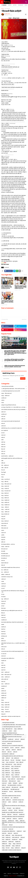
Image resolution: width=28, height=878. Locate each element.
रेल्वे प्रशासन (14, 596)
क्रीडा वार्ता (14, 453)
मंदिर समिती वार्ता (14, 558)
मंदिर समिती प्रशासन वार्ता (14, 555)
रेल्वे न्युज (14, 594)
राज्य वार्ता (14, 588)
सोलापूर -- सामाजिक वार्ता (14, 711)
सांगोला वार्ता (14, 681)
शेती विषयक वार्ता (14, 636)
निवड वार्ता (14, 474)
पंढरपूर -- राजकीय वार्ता (14, 509)
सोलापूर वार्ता (14, 714)
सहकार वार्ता (14, 667)
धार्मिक (14, 460)
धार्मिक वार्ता (14, 463)
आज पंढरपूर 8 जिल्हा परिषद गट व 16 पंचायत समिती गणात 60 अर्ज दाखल (14, 407)
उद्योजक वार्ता (14, 425)
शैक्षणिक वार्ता (14, 640)
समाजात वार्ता (14, 656)
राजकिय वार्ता (14, 579)
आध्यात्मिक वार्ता (14, 414)
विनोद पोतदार (14, 608)
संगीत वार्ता (14, 649)
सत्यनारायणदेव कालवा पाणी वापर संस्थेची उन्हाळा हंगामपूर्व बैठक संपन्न (14, 651)
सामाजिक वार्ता (14, 690)
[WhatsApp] (17, 271)
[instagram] (20, 867)
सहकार (14, 663)
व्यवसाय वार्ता (14, 617)
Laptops (14, 5)
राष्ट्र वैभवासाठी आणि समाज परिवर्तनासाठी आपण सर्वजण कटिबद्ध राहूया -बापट (13, 591)
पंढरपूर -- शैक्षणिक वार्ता (14, 511)
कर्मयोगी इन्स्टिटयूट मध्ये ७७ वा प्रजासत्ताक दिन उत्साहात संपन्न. (14, 428)
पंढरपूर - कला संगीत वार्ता (14, 479)
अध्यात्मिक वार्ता (14, 398)
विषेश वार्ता (14, 612)
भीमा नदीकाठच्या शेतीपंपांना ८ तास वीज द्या (14, 544)
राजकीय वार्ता (14, 583)
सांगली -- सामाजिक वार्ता (14, 672)
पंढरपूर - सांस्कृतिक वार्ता (14, 504)
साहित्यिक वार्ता (14, 697)
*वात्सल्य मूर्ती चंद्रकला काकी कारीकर (14, 386)
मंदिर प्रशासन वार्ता (14, 548)
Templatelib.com (20, 875)
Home (2, 8)
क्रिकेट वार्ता (14, 446)
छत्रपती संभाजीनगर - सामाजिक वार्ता (14, 456)
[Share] (26, 14)
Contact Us (22, 873)
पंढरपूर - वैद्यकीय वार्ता (14, 493)
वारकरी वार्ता (14, 603)
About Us (9, 873)
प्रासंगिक (14, 535)
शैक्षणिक (14, 638)
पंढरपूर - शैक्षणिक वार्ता (14, 497)
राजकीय (14, 581)
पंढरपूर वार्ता (14, 516)
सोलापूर (14, 700)
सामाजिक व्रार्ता (14, 693)
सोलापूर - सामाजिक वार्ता (14, 707)
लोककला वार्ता (14, 601)
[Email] (19, 271)
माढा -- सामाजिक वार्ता (14, 572)
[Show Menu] (2, 2)
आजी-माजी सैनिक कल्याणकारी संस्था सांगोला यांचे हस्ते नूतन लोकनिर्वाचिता (14, 409)
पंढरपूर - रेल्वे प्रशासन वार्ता (14, 490)
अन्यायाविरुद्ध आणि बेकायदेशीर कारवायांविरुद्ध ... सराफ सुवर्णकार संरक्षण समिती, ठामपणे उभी (14, 360)
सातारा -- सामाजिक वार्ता (14, 683)
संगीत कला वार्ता (14, 646)
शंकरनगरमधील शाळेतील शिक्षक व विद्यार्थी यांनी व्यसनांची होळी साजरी (14, 622)
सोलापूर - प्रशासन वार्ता (14, 702)
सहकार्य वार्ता (14, 669)
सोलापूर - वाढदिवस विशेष (14, 704)
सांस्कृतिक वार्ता (14, 695)
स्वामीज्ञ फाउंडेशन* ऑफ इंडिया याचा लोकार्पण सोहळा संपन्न (14, 716)
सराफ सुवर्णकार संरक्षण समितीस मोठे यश (14, 658)
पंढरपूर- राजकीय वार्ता (14, 521)
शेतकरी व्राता (14, 633)
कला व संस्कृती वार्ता (14, 430)
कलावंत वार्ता (14, 435)
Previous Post (5, 319)
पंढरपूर (14, 476)
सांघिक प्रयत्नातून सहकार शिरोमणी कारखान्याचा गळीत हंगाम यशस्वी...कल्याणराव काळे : (14, 366)
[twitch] (17, 867)
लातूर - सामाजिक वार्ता (14, 598)
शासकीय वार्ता (14, 626)
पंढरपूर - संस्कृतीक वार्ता (14, 500)
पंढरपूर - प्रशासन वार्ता (14, 486)
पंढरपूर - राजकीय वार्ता (14, 488)
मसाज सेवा (14, 560)
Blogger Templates (13, 875)
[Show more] (22, 271)
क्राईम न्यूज (14, 442)
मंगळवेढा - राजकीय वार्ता (14, 546)
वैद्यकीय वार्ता (14, 615)
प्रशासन (14, 530)
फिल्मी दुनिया (14, 537)
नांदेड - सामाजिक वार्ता (14, 465)
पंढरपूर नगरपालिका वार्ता (14, 514)
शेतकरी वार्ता (14, 631)
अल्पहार (14, 402)
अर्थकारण (14, 400)
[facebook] (8, 867)
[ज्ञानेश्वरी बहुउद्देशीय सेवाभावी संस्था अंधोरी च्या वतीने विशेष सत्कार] (7, 296)
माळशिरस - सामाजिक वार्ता (14, 574)
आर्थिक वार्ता (14, 418)
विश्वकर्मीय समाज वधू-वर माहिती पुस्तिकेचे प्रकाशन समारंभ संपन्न (14, 610)
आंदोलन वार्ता (14, 411)
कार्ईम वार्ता (14, 437)
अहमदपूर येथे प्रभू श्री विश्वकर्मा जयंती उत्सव (14, 404)
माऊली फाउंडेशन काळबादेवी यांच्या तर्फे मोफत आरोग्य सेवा (14, 567)
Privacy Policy (15, 873)
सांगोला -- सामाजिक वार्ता (14, 676)
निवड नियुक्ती (14, 472)
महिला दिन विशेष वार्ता (14, 562)
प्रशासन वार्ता (14, 532)
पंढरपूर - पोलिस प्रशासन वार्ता (14, 483)
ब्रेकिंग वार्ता (14, 542)
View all (25, 274)
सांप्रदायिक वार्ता (14, 686)
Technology (20, 5)
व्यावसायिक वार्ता (14, 619)
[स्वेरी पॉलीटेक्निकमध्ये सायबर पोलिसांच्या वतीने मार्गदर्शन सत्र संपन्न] (7, 281)
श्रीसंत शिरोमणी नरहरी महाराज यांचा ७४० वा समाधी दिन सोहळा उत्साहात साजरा (13, 644)
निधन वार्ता (14, 469)
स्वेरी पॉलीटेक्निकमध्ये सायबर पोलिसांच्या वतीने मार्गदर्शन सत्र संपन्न (6, 287)
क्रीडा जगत (14, 451)
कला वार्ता (14, 432)
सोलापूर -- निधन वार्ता (14, 709)
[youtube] (14, 867)
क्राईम (14, 439)
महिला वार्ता (14, 565)
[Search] (26, 2)
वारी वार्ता (14, 605)
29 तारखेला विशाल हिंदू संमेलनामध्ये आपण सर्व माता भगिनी (14, 391)
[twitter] (11, 867)
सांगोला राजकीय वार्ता (14, 679)
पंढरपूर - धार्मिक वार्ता (14, 481)
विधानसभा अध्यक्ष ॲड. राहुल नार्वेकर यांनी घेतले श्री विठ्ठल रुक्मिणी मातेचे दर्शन (21, 287)
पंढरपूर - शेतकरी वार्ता (14, 495)
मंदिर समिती (14, 551)
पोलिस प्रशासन (14, 525)
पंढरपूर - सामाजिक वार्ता (14, 502)
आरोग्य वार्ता (14, 416)
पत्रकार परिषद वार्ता (14, 523)
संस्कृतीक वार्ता (14, 660)
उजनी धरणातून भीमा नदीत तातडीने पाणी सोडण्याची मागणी (14, 421)
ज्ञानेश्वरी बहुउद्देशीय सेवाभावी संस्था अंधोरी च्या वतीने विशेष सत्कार (7, 302)
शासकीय (14, 624)
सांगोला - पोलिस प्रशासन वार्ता (14, 674)
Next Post (24, 319)
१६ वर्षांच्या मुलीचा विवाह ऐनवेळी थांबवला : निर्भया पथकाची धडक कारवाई (14, 388)
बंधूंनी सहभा (14, 539)
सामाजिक (14, 688)
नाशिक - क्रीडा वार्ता (14, 467)
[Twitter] (14, 271)
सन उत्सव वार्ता (7, 8)
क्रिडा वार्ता (14, 449)
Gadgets (9, 5)
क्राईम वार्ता (14, 444)
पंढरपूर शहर (14, 518)
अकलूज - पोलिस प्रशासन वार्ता (14, 393)
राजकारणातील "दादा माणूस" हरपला (14, 576)
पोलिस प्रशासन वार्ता (14, 528)
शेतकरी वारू (14, 629)
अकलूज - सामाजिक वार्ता (14, 395)
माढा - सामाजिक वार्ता (14, 569)
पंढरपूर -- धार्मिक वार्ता (14, 507)
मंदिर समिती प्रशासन (14, 553)
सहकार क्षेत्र (14, 665)
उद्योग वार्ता (14, 423)
